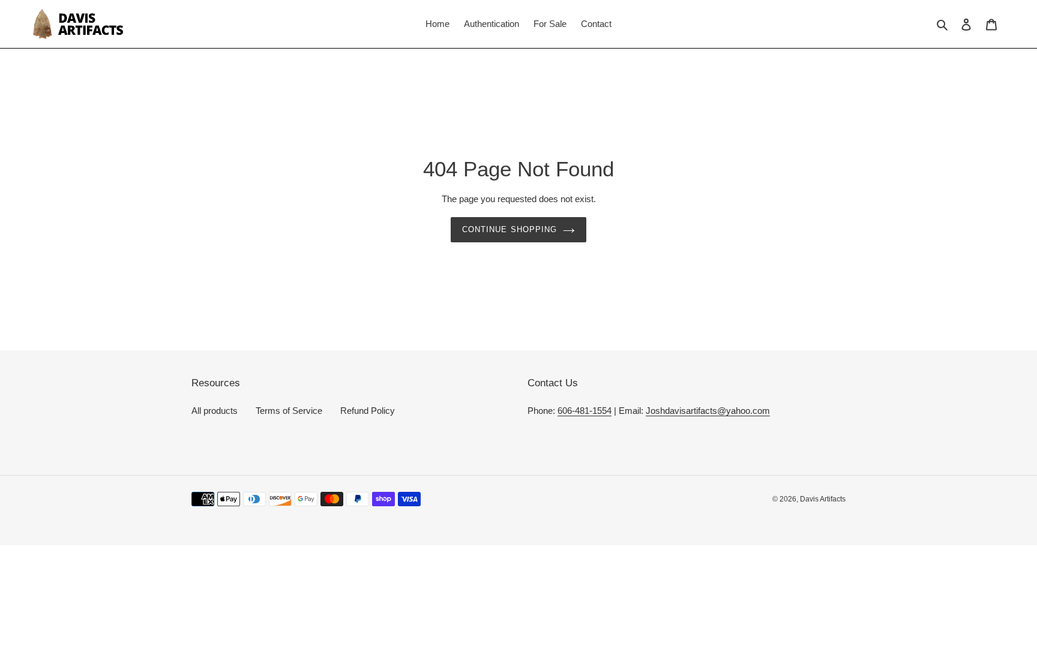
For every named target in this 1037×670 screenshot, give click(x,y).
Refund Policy (367, 410)
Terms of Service (289, 410)
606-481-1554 (585, 410)
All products (214, 410)
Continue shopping (509, 229)
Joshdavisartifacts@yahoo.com (708, 410)
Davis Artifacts (823, 499)
